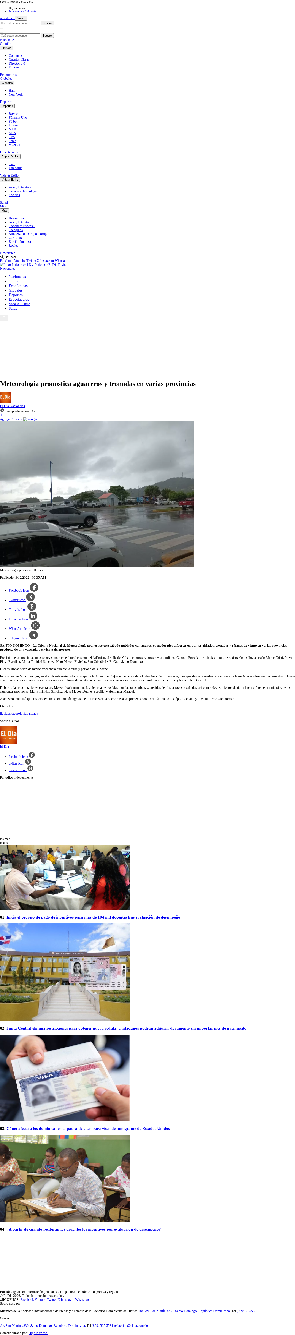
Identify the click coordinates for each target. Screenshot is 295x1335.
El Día (5, 406)
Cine (12, 164)
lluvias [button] (4, 713)
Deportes (6, 102)
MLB (12, 129)
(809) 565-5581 (247, 1311)
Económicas (8, 74)
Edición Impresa (20, 241)
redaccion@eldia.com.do (131, 1325)
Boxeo (13, 113)
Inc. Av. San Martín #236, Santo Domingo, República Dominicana (184, 1311)
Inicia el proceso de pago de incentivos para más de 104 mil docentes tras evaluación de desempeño (93, 917)
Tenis (12, 141)
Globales (6, 78)
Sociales (14, 195)
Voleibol (14, 145)
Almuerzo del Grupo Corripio (29, 234)
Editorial (14, 67)
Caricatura (16, 238)
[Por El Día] (5, 402)
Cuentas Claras (19, 59)
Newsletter (7, 253)
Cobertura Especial (22, 226)
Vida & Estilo (9, 175)
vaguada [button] (32, 713)
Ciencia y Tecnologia (23, 191)
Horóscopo (16, 218)
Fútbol (13, 121)
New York (16, 94)
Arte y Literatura (20, 187)
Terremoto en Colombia (22, 11)
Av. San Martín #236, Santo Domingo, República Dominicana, (43, 1325)
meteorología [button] (18, 713)
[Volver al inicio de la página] (4, 318)
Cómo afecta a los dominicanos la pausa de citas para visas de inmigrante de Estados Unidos (88, 1128)
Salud (4, 202)
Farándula (15, 168)
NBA (12, 133)
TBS (12, 137)
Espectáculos (9, 152)
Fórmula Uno (18, 117)
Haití (12, 90)
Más (3, 206)
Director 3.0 (17, 63)
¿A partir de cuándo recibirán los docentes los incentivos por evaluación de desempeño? (83, 1229)
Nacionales (7, 40)
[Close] (1, 32)
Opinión (5, 43)
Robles (13, 245)
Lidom (13, 125)
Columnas (15, 55)
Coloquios (16, 230)
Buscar (47, 23)
